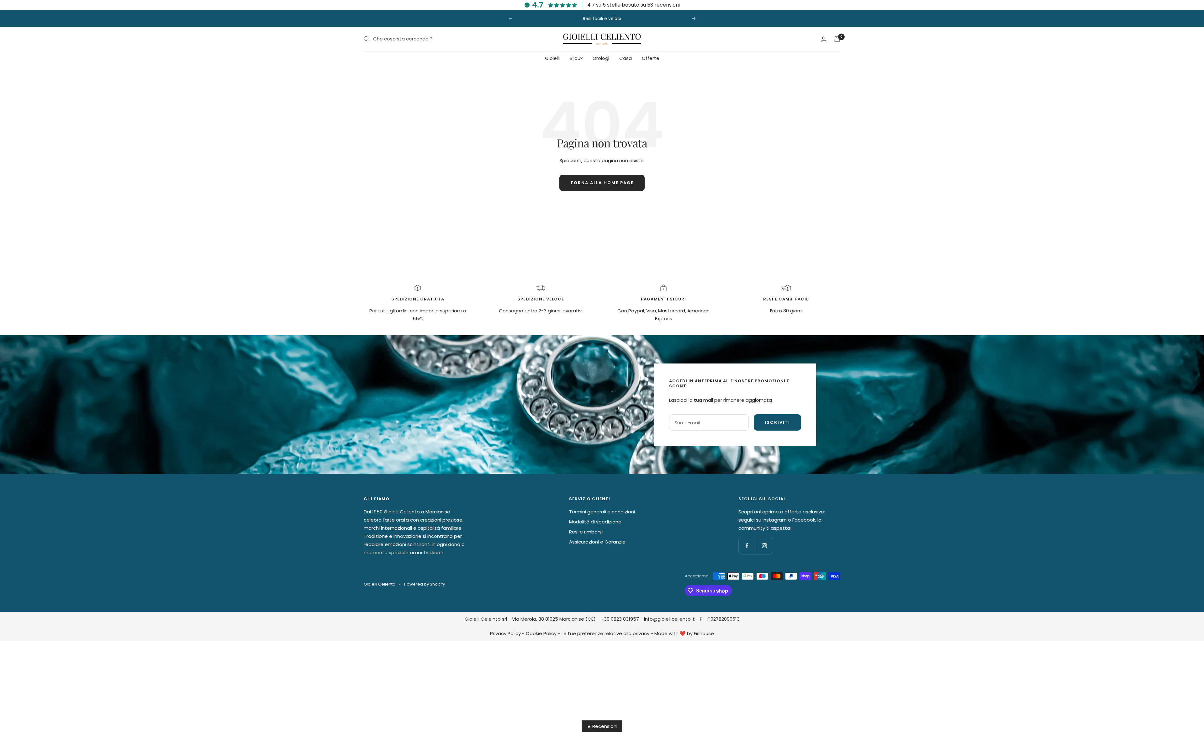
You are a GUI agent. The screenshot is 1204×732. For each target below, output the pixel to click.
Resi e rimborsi (586, 531)
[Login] (823, 39)
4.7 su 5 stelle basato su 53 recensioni (633, 4)
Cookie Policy (541, 633)
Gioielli (552, 58)
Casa (625, 58)
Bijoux (576, 58)
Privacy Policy (505, 633)
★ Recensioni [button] (602, 726)
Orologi (601, 58)
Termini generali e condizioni (602, 511)
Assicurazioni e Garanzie (597, 541)
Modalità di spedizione (595, 521)
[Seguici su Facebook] (747, 545)
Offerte (650, 58)
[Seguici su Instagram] (764, 545)
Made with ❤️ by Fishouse (684, 633)
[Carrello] (837, 39)
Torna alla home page (602, 183)
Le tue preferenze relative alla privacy (605, 633)
